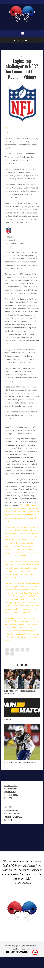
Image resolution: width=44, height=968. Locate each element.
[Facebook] (18, 40)
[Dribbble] (22, 40)
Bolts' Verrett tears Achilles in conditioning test (20, 762)
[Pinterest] (30, 40)
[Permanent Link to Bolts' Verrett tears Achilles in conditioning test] (22, 759)
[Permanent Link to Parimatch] (22, 717)
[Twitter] (14, 40)
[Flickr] (26, 40)
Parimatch (7, 719)
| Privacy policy (25, 949)
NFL (22, 56)
